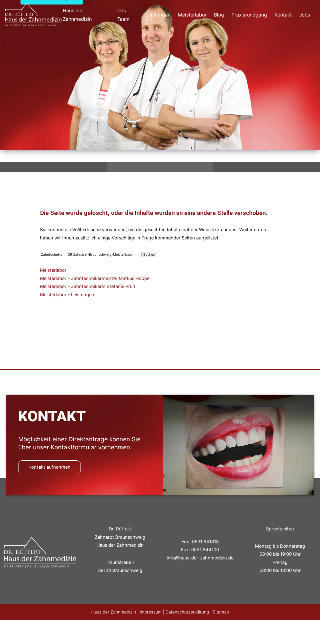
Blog (219, 15)
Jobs (304, 15)
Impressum (151, 611)
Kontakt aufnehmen (49, 467)
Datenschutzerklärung (187, 611)
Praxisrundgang (249, 15)
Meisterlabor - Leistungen (67, 294)
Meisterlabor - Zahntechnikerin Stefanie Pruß (87, 286)
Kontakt (283, 15)
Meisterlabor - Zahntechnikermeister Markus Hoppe (95, 278)
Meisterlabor (192, 15)
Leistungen (158, 15)
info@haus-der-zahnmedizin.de (200, 557)
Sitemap (221, 611)
